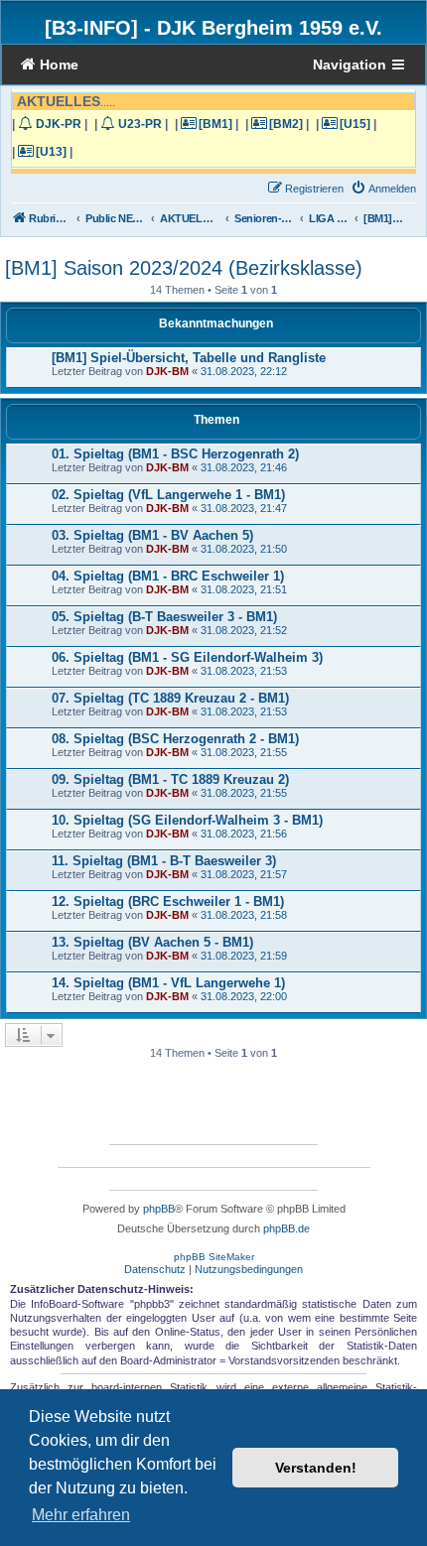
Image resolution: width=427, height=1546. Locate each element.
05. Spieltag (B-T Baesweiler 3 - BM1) (164, 616)
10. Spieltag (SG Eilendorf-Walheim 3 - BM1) (187, 820)
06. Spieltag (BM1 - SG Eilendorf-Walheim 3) (187, 657)
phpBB (159, 1209)
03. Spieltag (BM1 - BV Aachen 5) (152, 535)
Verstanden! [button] (315, 1468)
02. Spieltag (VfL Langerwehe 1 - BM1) (168, 494)
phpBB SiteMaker (214, 1256)
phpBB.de (286, 1228)
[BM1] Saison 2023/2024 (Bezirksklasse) (183, 268)
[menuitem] (383, 188)
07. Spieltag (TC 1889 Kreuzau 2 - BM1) (170, 698)
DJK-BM (167, 371)
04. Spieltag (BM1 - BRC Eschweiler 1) (168, 576)
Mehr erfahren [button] (81, 1514)
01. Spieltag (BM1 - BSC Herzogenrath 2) (175, 454)
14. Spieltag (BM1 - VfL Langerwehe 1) (168, 982)
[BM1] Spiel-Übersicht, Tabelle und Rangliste (189, 357)
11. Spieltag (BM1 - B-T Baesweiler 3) (164, 860)
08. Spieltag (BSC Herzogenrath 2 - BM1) (175, 738)
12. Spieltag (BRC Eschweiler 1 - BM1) (168, 901)
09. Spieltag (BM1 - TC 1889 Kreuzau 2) (170, 779)
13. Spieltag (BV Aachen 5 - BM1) (152, 942)
